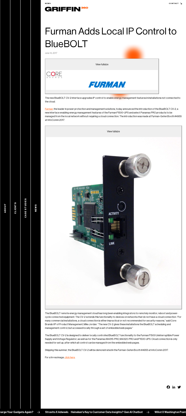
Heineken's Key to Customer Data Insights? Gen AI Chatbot (96, 412)
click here (70, 357)
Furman (49, 109)
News (48, 3)
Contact (174, 3)
